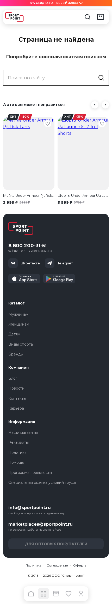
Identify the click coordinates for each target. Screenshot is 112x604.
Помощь (16, 462)
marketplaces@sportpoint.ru (40, 524)
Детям (14, 334)
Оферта (79, 565)
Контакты (17, 398)
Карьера (16, 408)
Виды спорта (20, 344)
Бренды (15, 354)
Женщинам (18, 324)
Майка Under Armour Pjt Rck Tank (28, 195)
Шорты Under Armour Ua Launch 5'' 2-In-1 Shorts (83, 195)
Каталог (16, 303)
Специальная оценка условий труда (42, 482)
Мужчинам (18, 314)
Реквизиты (18, 442)
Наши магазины (23, 432)
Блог (12, 378)
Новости (16, 388)
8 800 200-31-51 (27, 246)
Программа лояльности (30, 472)
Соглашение (57, 565)
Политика (17, 452)
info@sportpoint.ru (29, 507)
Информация (21, 421)
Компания (18, 367)
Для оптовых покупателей (56, 544)
